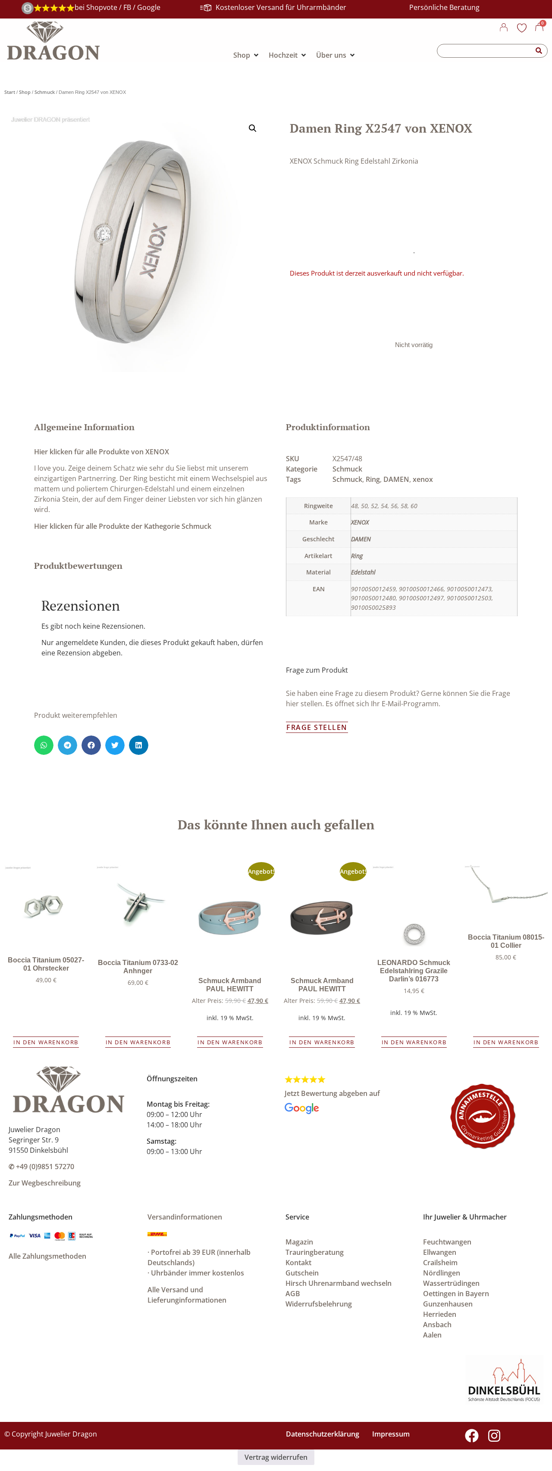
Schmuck (44, 92)
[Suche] (539, 50)
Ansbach (437, 1324)
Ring (373, 479)
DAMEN (396, 479)
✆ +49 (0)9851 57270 (41, 1166)
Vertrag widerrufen (276, 1457)
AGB (292, 1293)
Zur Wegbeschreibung (45, 1183)
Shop (25, 92)
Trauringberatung (314, 1252)
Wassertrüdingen (451, 1283)
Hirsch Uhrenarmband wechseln (338, 1283)
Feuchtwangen (447, 1242)
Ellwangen (439, 1252)
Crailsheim (440, 1262)
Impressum (391, 1434)
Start (9, 92)
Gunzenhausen (448, 1304)
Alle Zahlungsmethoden (47, 1256)
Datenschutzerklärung (322, 1434)
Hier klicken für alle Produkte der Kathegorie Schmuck (122, 526)
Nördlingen (441, 1273)
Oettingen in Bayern (456, 1293)
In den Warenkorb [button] (45, 1042)
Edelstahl (363, 572)
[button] (252, 128)
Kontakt (298, 1262)
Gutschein (302, 1273)
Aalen (432, 1335)
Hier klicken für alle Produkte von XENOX (101, 451)
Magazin (299, 1242)
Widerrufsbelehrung (318, 1304)
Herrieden (439, 1314)
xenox (423, 479)
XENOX (360, 522)
